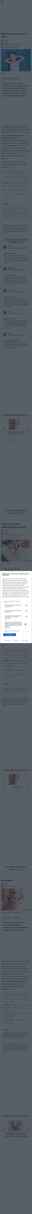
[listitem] (16, 602)
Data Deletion (7, 640)
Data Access (16, 640)
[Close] (28, 573)
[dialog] (16, 607)
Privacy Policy (24, 640)
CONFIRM (10, 634)
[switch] (26, 605)
